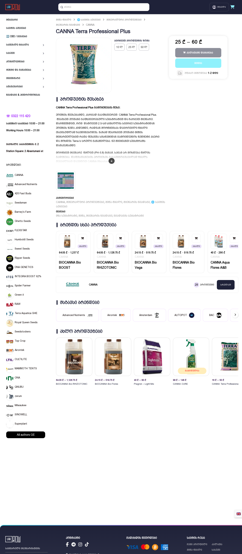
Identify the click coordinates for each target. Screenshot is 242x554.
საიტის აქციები (16, 28)
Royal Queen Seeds (26, 322)
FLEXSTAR (21, 230)
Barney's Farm (23, 211)
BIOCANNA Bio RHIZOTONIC (108, 265)
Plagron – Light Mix (144, 384)
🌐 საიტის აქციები (89, 19)
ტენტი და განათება (18, 69)
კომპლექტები (15, 61)
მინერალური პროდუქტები (124, 19)
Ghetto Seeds (23, 221)
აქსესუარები (14, 86)
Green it (19, 294)
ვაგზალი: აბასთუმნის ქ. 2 (22, 144)
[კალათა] (232, 7)
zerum (18, 396)
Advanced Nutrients (26, 184)
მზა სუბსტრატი (66, 215)
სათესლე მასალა (17, 44)
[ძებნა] (61, 7)
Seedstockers (23, 331)
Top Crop (20, 340)
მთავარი (12, 19)
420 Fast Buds (23, 193)
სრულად (225, 285)
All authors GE (26, 434)
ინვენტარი (13, 78)
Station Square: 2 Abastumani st (24, 151)
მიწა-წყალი (63, 19)
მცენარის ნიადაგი (68, 24)
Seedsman (21, 202)
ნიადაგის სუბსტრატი (129, 215)
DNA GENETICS (24, 267)
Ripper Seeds (22, 257)
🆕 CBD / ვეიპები (16, 36)
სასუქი (10, 53)
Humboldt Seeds (24, 239)
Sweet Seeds (22, 248)
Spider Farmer (23, 285)
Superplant (21, 423)
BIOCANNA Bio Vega (146, 265)
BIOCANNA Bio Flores (184, 265)
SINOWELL (21, 414)
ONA (17, 377)
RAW (17, 304)
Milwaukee (20, 405)
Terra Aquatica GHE (26, 313)
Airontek (19, 350)
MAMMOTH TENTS (26, 368)
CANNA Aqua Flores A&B (220, 265)
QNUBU (19, 386)
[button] (235, 357)
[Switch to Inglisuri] (239, 513)
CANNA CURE (180, 384)
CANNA (19, 175)
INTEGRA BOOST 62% (28, 276)
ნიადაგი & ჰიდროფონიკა (23, 94)
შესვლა (221, 7)
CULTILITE (21, 359)
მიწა (81, 215)
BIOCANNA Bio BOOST (70, 265)
